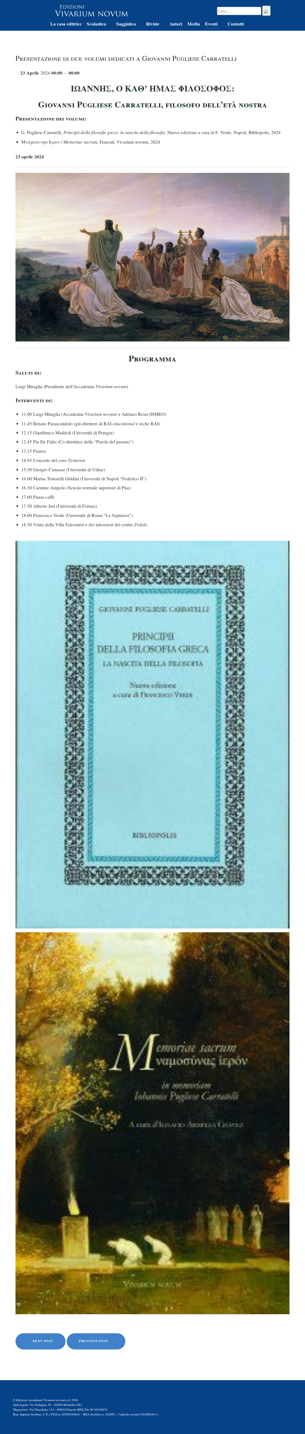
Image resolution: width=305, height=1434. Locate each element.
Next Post (42, 1341)
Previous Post (94, 1341)
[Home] (40, 24)
